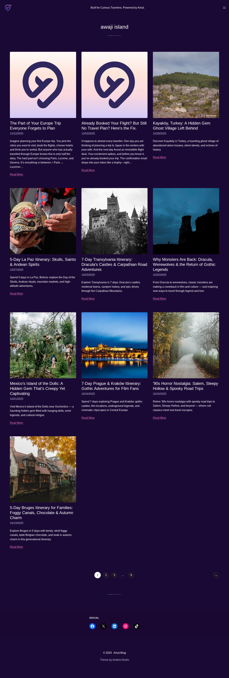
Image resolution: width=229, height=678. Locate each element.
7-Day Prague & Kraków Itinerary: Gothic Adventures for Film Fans (111, 386)
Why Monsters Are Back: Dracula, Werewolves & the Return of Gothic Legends (184, 264)
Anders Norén (120, 659)
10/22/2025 (159, 274)
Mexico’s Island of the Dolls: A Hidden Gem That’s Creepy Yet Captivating (37, 388)
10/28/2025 (159, 133)
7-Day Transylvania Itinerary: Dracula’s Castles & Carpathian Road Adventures (114, 264)
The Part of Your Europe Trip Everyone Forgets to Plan (35, 125)
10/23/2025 (88, 274)
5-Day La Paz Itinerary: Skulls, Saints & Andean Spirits (43, 262)
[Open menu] (224, 8)
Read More (16, 174)
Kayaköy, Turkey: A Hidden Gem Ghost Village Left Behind (181, 125)
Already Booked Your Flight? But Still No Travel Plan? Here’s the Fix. (114, 125)
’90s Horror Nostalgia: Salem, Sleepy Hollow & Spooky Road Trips (185, 386)
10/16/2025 (88, 393)
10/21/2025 (16, 398)
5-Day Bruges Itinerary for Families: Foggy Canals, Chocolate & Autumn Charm (41, 512)
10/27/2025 (16, 269)
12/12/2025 (16, 133)
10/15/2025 (159, 393)
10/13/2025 (16, 523)
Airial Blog (119, 652)
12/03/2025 (88, 133)
